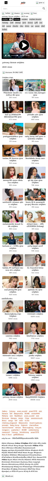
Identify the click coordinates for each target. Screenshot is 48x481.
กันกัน (23, 464)
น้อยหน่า (28, 459)
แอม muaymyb (35, 462)
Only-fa (27, 471)
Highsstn (24, 425)
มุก (34, 469)
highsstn (35, 450)
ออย (40, 411)
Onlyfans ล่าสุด (7, 77)
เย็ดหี (43, 26)
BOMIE (27, 413)
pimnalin (5, 425)
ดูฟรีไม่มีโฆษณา (18, 434)
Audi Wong (14, 445)
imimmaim (6, 462)
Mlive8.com (9, 476)
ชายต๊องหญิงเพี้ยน (20, 457)
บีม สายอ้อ (42, 443)
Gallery (4, 411)
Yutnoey (17, 19)
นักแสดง (17, 13)
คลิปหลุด (18, 23)
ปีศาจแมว (10, 448)
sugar (22, 445)
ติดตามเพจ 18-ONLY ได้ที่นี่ (14, 72)
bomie (5, 464)
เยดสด (37, 26)
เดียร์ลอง (14, 455)
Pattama (5, 416)
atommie (41, 459)
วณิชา (21, 420)
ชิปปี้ (16, 452)
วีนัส (41, 445)
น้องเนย (30, 23)
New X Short (7, 434)
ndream (18, 427)
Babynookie (18, 413)
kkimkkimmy (24, 432)
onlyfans (7, 19)
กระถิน (22, 459)
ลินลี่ (20, 452)
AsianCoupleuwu (35, 423)
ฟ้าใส (35, 459)
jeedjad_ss (7, 471)
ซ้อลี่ (30, 469)
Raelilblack (18, 416)
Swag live (18, 466)
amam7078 (33, 411)
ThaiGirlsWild (39, 466)
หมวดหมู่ (26, 13)
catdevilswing (33, 430)
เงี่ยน (21, 26)
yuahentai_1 (15, 430)
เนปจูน (28, 464)
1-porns (20, 471)
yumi (10, 459)
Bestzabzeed (24, 455)
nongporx (5, 430)
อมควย (8, 26)
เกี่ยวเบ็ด (15, 26)
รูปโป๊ (36, 23)
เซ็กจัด (27, 26)
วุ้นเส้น (5, 452)
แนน (38, 469)
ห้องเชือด (19, 448)
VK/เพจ (35, 471)
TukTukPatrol (7, 457)
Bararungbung (28, 427)
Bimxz (4, 420)
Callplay (15, 469)
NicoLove (5, 418)
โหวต (35, 13)
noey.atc (38, 427)
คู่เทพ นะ (41, 3)
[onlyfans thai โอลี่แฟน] (23, 3)
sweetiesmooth (36, 418)
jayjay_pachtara (9, 450)
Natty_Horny (14, 425)
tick (4, 448)
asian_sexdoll (22, 411)
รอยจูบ (20, 418)
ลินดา (16, 459)
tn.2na (27, 420)
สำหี (3, 26)
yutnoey (25, 462)
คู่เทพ (24, 23)
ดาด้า (42, 450)
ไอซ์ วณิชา (33, 443)
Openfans (6, 469)
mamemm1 (6, 432)
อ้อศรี (11, 452)
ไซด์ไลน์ (7, 13)
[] (43, 8)
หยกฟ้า (5, 445)
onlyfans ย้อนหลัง (35, 19)
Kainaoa (5, 413)
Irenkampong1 (8, 466)
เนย (32, 26)
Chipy (27, 418)
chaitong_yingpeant (9, 423)
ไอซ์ (11, 413)
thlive (28, 450)
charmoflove (34, 425)
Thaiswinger (28, 466)
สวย (41, 23)
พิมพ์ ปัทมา (32, 457)
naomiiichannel (7, 427)
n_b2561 (35, 464)
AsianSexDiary (35, 455)
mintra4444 (35, 413)
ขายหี (11, 23)
